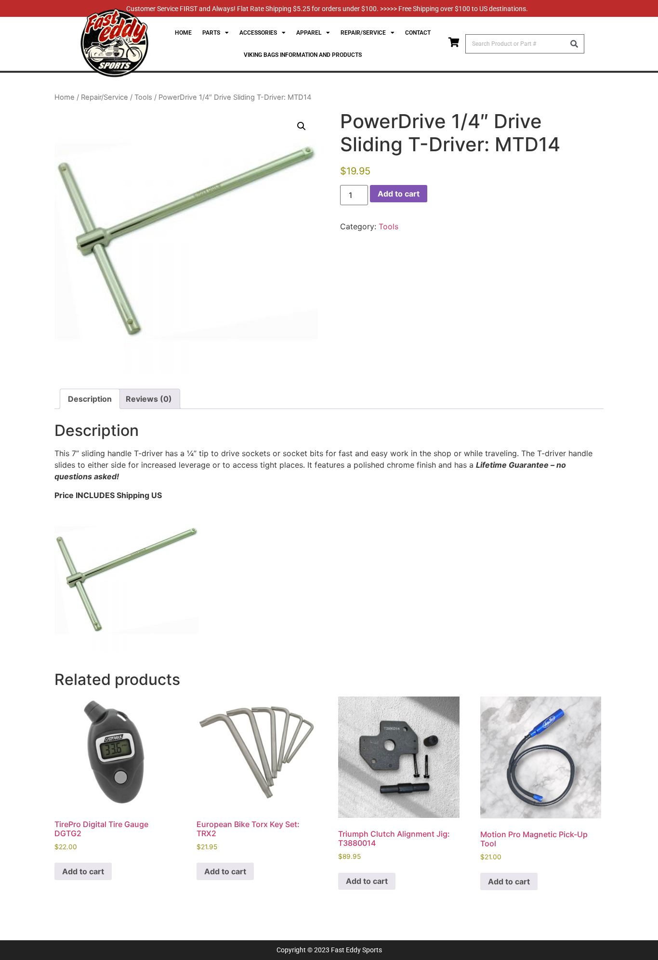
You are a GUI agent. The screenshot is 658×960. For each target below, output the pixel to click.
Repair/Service (104, 97)
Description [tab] (90, 399)
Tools (143, 97)
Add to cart (399, 193)
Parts (211, 32)
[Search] (574, 44)
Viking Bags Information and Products (303, 55)
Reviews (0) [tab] (149, 399)
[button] (301, 126)
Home (183, 32)
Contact (418, 32)
